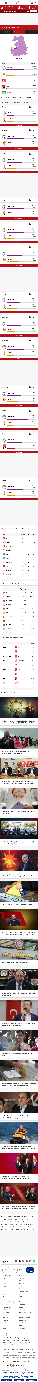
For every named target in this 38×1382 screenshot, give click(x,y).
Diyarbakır (30, 1224)
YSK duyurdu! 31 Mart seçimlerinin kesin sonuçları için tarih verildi (18, 812)
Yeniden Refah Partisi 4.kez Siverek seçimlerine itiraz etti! (19, 904)
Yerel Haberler (23, 1275)
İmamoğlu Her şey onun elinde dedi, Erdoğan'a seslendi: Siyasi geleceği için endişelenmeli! (19, 1024)
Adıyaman (10, 1216)
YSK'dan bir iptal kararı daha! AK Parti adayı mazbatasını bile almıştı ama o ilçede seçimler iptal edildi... (19, 1084)
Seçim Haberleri (23, 1289)
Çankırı (12, 1224)
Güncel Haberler (7, 1337)
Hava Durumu (6, 1325)
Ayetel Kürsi (22, 1325)
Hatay (32, 1229)
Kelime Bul (22, 1304)
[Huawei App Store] (21, 1270)
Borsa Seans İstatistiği (8, 1302)
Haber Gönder (31, 1270)
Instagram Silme (23, 1320)
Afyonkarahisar (19, 1216)
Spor (3, 1296)
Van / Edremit (15, 27)
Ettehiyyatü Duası (26, 1340)
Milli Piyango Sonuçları (25, 1312)
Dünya (22, 1337)
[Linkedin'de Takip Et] (27, 1261)
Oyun (20, 1302)
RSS (32, 1349)
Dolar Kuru (5, 1317)
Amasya (32, 1216)
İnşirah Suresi (17, 1339)
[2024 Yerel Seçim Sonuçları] (2, 7)
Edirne (4, 1227)
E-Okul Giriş (22, 1315)
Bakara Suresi (15, 1340)
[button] (6, 3)
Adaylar (31, 31)
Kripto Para (5, 1312)
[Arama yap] (28, 3)
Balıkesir (27, 1219)
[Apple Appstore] (13, 1270)
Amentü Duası (28, 1342)
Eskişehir (29, 1227)
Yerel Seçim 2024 (20, 1344)
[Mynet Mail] (35, 2)
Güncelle (35, 11)
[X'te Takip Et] (20, 1261)
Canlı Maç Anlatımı (24, 1291)
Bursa (30, 1222)
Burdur (25, 1222)
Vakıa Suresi (6, 1340)
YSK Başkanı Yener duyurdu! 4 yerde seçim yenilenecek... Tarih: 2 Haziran (19, 994)
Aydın (21, 1219)
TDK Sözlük (22, 1323)
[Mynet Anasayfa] (19, 2)
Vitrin (20, 1286)
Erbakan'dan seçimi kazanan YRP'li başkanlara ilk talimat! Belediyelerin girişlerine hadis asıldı (17, 1117)
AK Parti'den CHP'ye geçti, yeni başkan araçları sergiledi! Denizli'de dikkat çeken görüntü (19, 842)
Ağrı (26, 1216)
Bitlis (14, 1222)
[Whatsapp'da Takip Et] (34, 1261)
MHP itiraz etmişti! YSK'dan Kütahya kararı (15, 963)
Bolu (19, 1222)
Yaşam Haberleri (7, 1339)
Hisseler (4, 1310)
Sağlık (20, 1281)
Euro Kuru (5, 1320)
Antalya (10, 1219)
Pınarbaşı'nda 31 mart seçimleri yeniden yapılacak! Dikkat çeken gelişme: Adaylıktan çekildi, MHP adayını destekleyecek (18, 783)
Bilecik (4, 1222)
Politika (16, 1337)
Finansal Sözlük (6, 1307)
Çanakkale (5, 1224)
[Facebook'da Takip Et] (16, 1261)
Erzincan (15, 1227)
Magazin (4, 1289)
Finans (4, 1281)
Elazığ (9, 1227)
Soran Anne (22, 1307)
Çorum (17, 1224)
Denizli (23, 1224)
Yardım (9, 1349)
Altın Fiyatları (6, 1315)
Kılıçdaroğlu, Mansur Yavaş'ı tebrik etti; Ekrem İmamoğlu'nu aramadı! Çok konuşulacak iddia (16, 1177)
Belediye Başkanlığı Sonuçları (6, 31)
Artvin (15, 1219)
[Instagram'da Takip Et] (23, 1261)
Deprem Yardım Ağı (8, 1344)
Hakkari (26, 1229)
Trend (4, 1291)
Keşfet (4, 1328)
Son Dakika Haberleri (8, 1275)
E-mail (20, 1296)
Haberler (4, 1278)
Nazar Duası (22, 1328)
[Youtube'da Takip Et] (30, 1261)
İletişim (4, 1349)
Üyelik (13, 1349)
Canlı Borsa (5, 1304)
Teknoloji (21, 1278)
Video (4, 1299)
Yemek (4, 1283)
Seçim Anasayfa (6, 27)
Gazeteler (21, 1294)
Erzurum (22, 1227)
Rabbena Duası (18, 1342)
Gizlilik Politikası (20, 1349)
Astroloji (21, 1283)
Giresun (12, 1229)
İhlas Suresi (27, 1339)
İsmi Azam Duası (7, 1342)
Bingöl (9, 1222)
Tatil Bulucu (22, 1310)
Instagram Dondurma (24, 1317)
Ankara (4, 1219)
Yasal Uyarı (27, 1349)
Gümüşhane (19, 1229)
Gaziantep (5, 1229)
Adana (3, 1216)
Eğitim (4, 1294)
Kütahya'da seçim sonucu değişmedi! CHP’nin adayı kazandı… (17, 1054)
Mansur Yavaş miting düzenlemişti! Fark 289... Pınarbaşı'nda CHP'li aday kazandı (16, 752)
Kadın (4, 1286)
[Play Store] (6, 1270)
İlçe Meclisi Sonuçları (19, 31)
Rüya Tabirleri (6, 1323)
